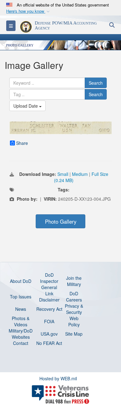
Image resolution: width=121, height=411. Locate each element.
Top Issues (20, 296)
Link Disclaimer (49, 296)
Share (22, 143)
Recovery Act (49, 309)
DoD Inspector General (49, 281)
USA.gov (49, 334)
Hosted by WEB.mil (58, 378)
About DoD (20, 281)
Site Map (74, 334)
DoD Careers (74, 296)
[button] (28, 11)
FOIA (49, 321)
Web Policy (74, 321)
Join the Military (74, 281)
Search (96, 83)
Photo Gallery (60, 221)
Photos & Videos (20, 321)
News (20, 309)
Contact (20, 343)
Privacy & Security (74, 309)
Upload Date (26, 106)
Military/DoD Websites (21, 334)
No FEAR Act (49, 343)
